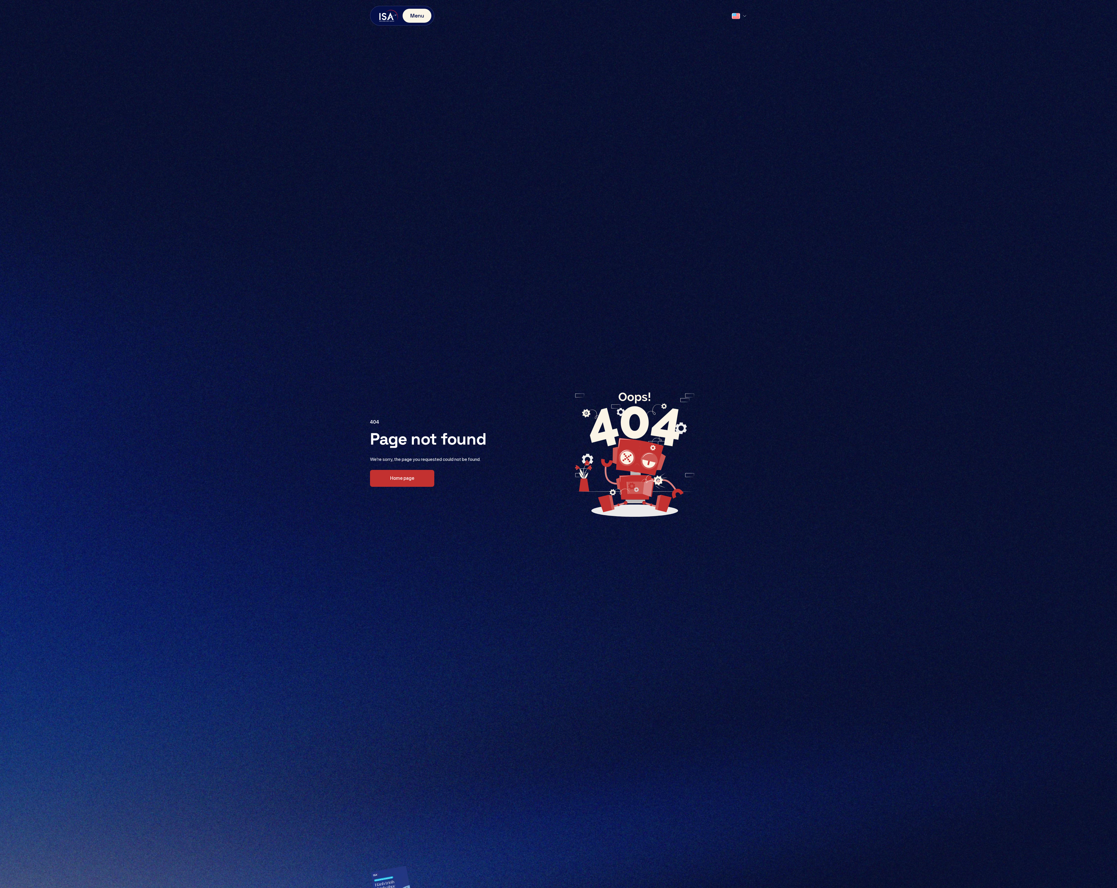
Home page (402, 478)
